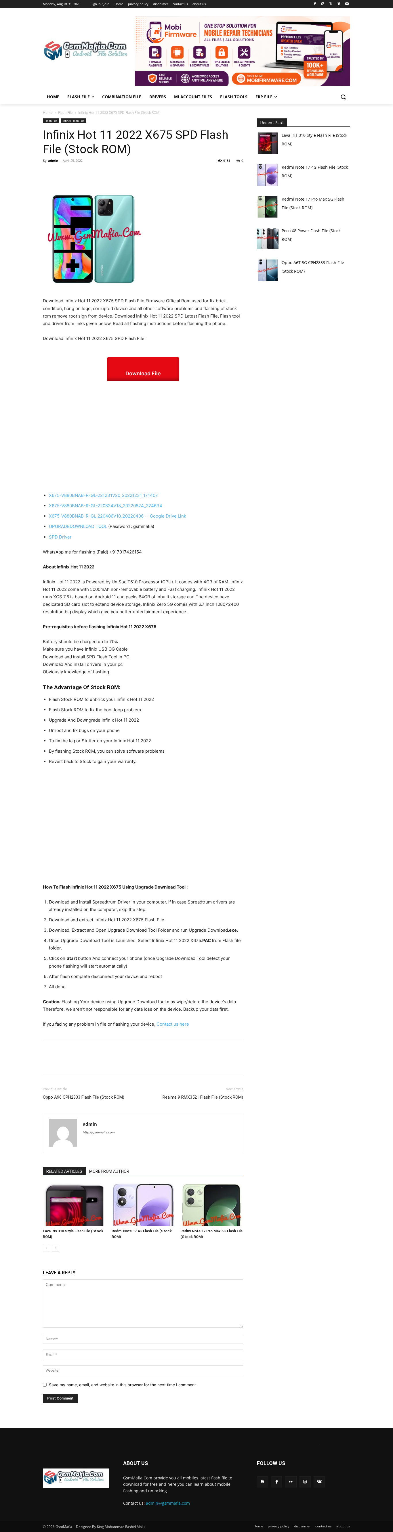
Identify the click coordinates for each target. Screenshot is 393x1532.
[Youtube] (347, 4)
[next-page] (55, 1248)
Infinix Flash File (73, 121)
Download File (143, 373)
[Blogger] (262, 1481)
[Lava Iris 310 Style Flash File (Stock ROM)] (74, 1204)
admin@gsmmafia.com (168, 1503)
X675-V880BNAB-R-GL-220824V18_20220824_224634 (105, 505)
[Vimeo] (338, 4)
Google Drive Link (168, 516)
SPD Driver (60, 537)
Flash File (65, 112)
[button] (343, 97)
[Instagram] (323, 4)
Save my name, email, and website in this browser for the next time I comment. (123, 1384)
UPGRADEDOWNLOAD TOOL (78, 526)
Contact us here (173, 1024)
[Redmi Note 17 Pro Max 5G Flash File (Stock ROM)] (211, 1204)
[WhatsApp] (88, 173)
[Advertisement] (143, 436)
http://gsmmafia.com (99, 1132)
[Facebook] (315, 4)
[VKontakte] (319, 1481)
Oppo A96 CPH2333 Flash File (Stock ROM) (83, 1097)
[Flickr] (290, 1481)
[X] (331, 4)
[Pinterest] (75, 173)
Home (48, 112)
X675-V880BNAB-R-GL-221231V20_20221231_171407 (103, 495)
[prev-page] (46, 1248)
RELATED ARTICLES (64, 1171)
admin (53, 160)
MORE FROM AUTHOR (109, 1171)
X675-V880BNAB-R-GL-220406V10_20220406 (96, 516)
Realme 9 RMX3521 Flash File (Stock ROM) (203, 1097)
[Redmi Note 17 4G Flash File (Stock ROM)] (143, 1204)
